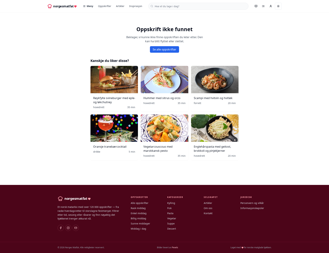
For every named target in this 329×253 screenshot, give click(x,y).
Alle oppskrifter (139, 203)
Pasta (170, 213)
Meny (90, 6)
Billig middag (138, 218)
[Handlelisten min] (263, 6)
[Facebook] (61, 228)
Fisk (169, 208)
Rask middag (138, 208)
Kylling (171, 203)
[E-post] (76, 228)
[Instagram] (68, 228)
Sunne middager (140, 223)
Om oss (208, 208)
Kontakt (208, 213)
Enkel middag (139, 213)
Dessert (171, 228)
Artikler (120, 6)
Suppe (171, 223)
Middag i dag (138, 228)
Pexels (175, 247)
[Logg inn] (270, 6)
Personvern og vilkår (252, 203)
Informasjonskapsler (252, 208)
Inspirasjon (135, 6)
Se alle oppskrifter (164, 49)
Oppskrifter (104, 6)
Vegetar (171, 218)
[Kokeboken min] (256, 6)
